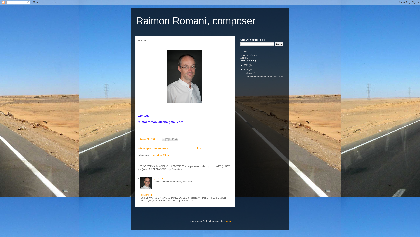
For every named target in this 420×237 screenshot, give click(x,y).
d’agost (250, 73)
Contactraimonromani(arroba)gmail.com (264, 76)
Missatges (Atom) (161, 155)
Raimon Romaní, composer (195, 20)
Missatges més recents (153, 148)
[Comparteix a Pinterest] (176, 139)
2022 (246, 65)
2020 (246, 69)
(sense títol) (159, 178)
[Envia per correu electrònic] (164, 139)
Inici (199, 148)
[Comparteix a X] (170, 139)
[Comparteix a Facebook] (173, 139)
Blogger (227, 221)
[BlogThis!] (167, 139)
